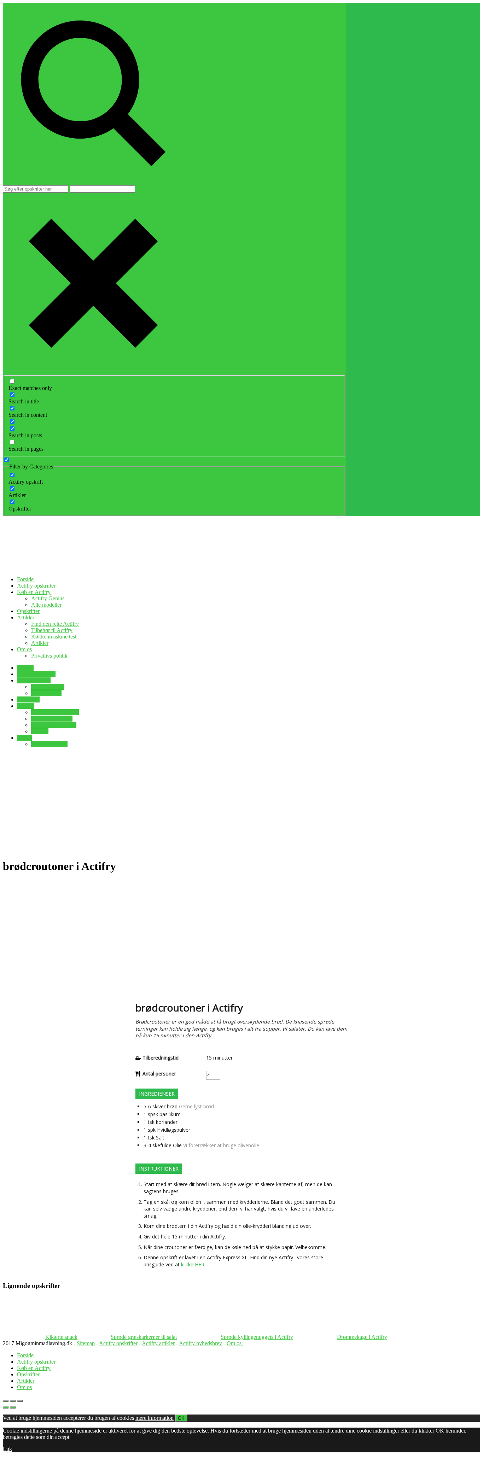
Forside (25, 579)
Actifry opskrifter (36, 586)
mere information (154, 1418)
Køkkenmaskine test (53, 637)
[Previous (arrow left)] (5, 1407)
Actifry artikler (158, 1343)
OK (181, 1418)
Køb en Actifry (34, 592)
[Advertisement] (241, 802)
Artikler (25, 617)
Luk (7, 1449)
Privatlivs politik (49, 656)
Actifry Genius (47, 598)
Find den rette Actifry (55, 624)
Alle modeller (46, 605)
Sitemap (86, 1343)
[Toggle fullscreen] (13, 1401)
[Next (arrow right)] (13, 1407)
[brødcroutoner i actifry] (312, 1097)
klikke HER (192, 1264)
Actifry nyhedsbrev (200, 1343)
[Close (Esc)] (5, 1401)
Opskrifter (28, 611)
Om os (24, 649)
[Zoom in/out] (20, 1401)
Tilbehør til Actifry (51, 630)
